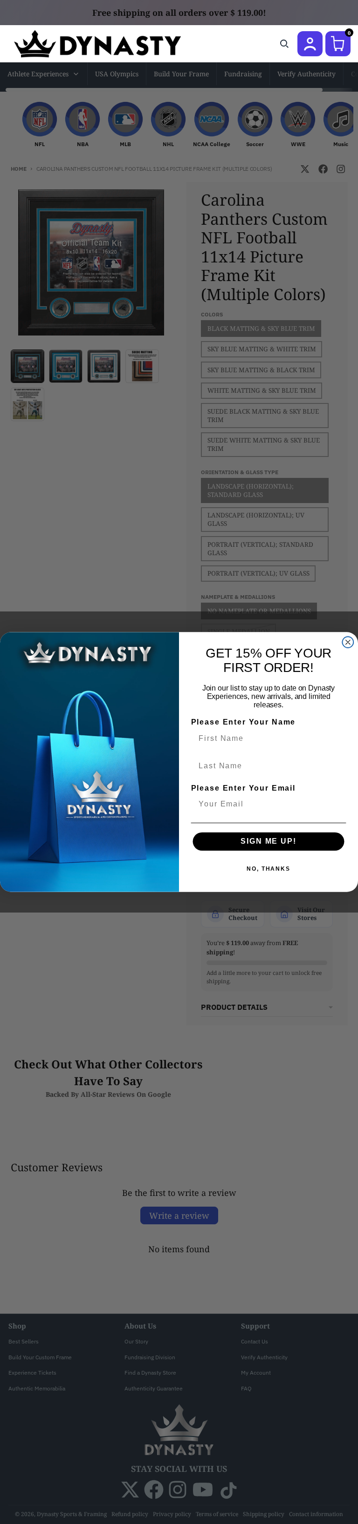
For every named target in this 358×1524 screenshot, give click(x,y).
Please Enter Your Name (243, 722)
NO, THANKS (268, 869)
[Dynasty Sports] (109, 43)
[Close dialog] (348, 642)
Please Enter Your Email (243, 788)
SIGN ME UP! (268, 841)
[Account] (310, 43)
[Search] (284, 44)
